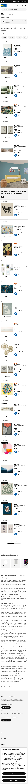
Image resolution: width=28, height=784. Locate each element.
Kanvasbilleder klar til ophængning (8, 686)
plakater (15, 590)
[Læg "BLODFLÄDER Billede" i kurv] (15, 54)
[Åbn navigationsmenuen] (25, 5)
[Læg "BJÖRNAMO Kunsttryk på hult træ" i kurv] (15, 534)
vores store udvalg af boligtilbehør (9, 616)
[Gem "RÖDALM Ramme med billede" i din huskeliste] (19, 514)
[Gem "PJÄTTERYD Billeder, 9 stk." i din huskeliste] (19, 95)
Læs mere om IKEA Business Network (9, 717)
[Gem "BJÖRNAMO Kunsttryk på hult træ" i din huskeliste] (19, 534)
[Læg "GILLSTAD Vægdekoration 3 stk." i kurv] (15, 354)
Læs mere (3, 30)
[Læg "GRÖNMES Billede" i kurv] (15, 215)
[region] (14, 765)
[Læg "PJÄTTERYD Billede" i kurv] (15, 115)
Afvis (14, 777)
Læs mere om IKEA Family (7, 704)
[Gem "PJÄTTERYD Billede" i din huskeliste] (19, 115)
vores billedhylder (12, 677)
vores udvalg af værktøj (7, 640)
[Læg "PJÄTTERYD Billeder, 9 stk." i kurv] (15, 95)
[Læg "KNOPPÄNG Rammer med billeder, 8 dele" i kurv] (15, 275)
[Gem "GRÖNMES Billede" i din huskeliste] (19, 215)
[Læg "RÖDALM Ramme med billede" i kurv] (15, 514)
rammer (20, 590)
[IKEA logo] (4, 5)
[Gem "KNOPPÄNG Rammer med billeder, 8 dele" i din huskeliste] (19, 275)
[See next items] (26, 37)
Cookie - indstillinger (14, 780)
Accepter (14, 773)
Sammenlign (5, 41)
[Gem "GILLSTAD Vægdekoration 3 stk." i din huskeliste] (19, 354)
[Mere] (26, 563)
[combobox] (13, 9)
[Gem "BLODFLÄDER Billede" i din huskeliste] (19, 54)
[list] (14, 563)
